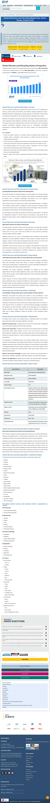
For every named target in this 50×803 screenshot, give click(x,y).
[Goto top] (47, 797)
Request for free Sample (25, 19)
